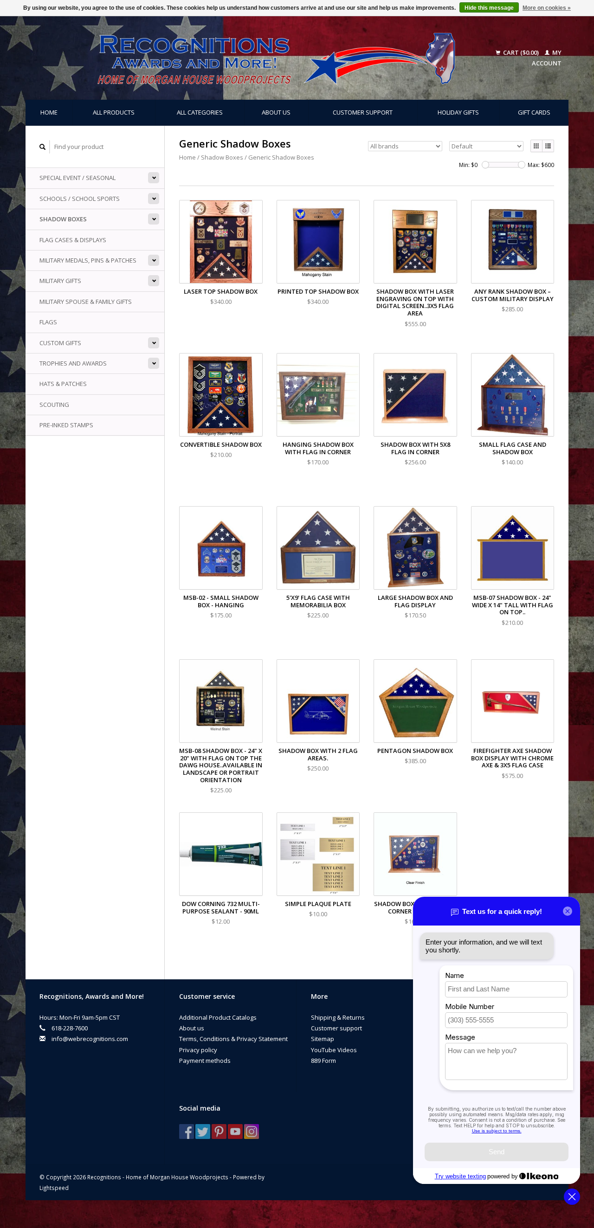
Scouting (54, 404)
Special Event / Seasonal (77, 178)
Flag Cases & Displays (72, 240)
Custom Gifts (60, 343)
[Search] (43, 147)
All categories (200, 112)
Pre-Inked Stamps (66, 425)
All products (114, 112)
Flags (48, 322)
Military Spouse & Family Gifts (85, 301)
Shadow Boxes (63, 219)
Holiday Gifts (458, 112)
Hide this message (489, 8)
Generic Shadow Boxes (281, 157)
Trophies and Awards (73, 363)
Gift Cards (534, 112)
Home (49, 112)
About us (276, 112)
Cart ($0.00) (521, 52)
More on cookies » (547, 8)
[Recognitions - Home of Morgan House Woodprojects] (255, 58)
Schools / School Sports (79, 198)
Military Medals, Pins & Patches (87, 260)
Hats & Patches (63, 383)
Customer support (363, 112)
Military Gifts (60, 280)
